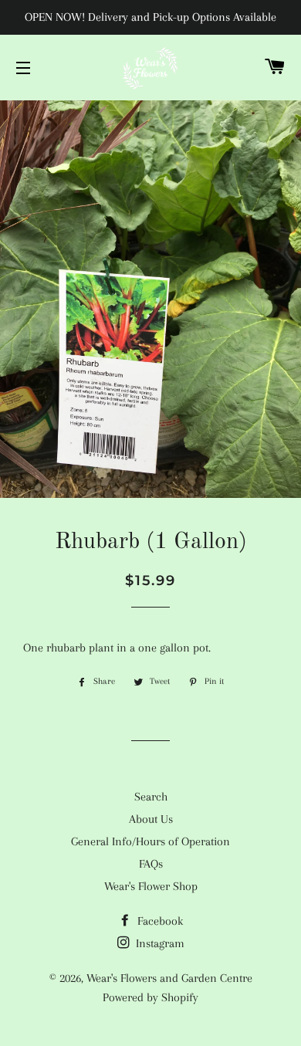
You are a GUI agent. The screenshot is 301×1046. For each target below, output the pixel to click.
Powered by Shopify (150, 997)
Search (150, 797)
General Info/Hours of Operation (150, 841)
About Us (151, 819)
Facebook (158, 921)
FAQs (151, 864)
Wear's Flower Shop (151, 886)
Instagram (158, 943)
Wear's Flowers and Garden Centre (169, 978)
